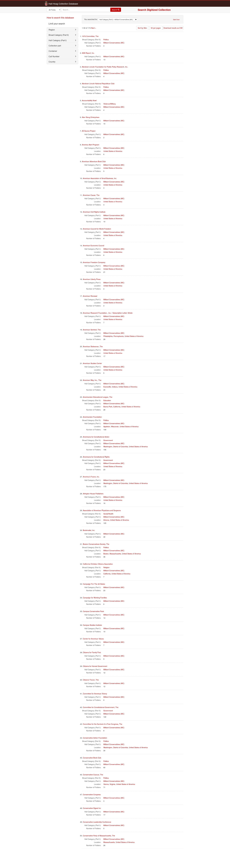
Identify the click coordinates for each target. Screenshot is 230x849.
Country (52, 61)
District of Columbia (120, 446)
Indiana (115, 386)
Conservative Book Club (92, 757)
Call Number (54, 56)
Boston (106, 553)
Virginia (112, 784)
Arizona (106, 520)
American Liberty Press (92, 279)
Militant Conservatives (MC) (113, 42)
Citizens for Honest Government (95, 666)
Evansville (107, 386)
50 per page (155, 28)
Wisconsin (115, 426)
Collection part (55, 45)
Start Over (176, 19)
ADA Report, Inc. (88, 53)
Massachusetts (115, 553)
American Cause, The (91, 195)
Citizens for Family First (92, 652)
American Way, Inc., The (92, 380)
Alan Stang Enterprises (90, 117)
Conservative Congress (92, 794)
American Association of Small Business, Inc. (100, 178)
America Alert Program (90, 144)
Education (107, 400)
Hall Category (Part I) (57, 40)
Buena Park (107, 406)
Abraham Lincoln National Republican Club (98, 83)
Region (52, 29)
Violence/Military (109, 104)
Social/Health (108, 514)
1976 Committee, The (90, 36)
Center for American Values (93, 638)
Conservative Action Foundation (95, 738)
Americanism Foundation (92, 417)
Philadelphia (108, 336)
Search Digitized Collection (154, 10)
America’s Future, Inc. (91, 476)
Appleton (106, 426)
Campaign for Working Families (95, 597)
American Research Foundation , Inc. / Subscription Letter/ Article (107, 313)
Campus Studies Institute (92, 625)
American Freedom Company (94, 262)
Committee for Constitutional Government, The (100, 707)
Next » (93, 28)
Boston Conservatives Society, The (96, 544)
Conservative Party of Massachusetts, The (99, 835)
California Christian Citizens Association (98, 564)
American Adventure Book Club (94, 161)
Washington (107, 446)
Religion (106, 567)
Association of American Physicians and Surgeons (102, 510)
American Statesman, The (93, 346)
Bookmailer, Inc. (89, 530)
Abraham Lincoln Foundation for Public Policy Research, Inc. (105, 67)
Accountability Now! (89, 100)
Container (53, 51)
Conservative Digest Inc (92, 808)
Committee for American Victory (95, 693)
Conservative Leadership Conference (97, 822)
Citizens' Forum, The (91, 680)
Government (108, 440)
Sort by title (142, 28)
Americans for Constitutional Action (96, 437)
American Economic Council (93, 245)
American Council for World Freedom (97, 229)
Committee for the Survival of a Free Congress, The (102, 724)
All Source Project (88, 131)
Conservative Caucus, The (93, 774)
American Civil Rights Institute (94, 212)
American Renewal (90, 296)
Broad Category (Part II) (59, 35)
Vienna (106, 784)
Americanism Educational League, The (97, 397)
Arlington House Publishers (93, 493)
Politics (106, 39)
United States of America (112, 151)
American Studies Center (92, 363)
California (116, 406)
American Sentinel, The (92, 329)
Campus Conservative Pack (93, 611)
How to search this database (60, 17)
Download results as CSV (173, 28)
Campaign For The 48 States (94, 584)
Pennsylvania (119, 336)
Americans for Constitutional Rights (96, 457)
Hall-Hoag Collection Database (56, 3)
